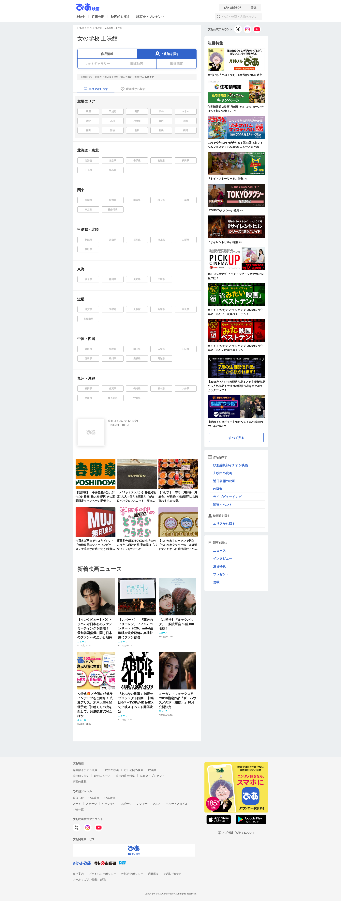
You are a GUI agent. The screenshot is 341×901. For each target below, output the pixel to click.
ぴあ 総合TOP (232, 7)
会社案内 (78, 874)
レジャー (142, 803)
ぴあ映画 (97, 27)
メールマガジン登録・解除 (89, 879)
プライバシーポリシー (102, 874)
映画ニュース (102, 776)
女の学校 (108, 27)
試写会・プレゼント (150, 16)
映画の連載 (79, 781)
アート (77, 803)
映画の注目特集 (125, 776)
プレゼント (221, 574)
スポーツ (126, 803)
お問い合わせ (172, 874)
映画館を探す (120, 16)
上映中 (80, 16)
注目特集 (219, 566)
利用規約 (153, 874)
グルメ (157, 803)
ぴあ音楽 (109, 798)
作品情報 (107, 54)
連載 (216, 582)
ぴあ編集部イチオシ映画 (230, 465)
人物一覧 (78, 809)
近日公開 (98, 16)
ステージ (91, 803)
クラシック (109, 803)
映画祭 (218, 489)
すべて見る (236, 437)
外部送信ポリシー (132, 874)
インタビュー (222, 558)
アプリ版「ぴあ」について (238, 832)
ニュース (219, 550)
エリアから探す (224, 523)
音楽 (254, 7)
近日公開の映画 (224, 481)
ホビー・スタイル (177, 803)
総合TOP (78, 798)
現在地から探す (135, 89)
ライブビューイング (227, 497)
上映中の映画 (222, 473)
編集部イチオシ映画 (85, 770)
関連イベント (222, 504)
